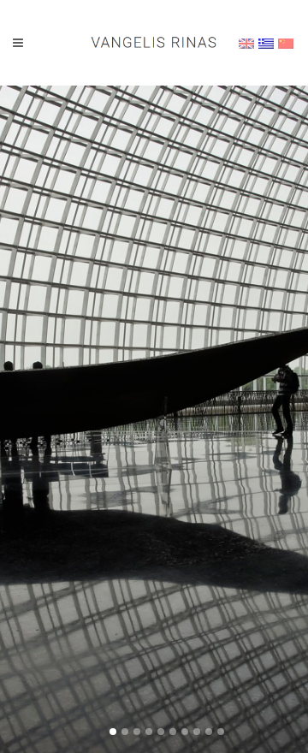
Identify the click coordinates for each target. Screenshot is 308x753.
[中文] (285, 43)
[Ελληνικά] (266, 43)
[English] (246, 43)
